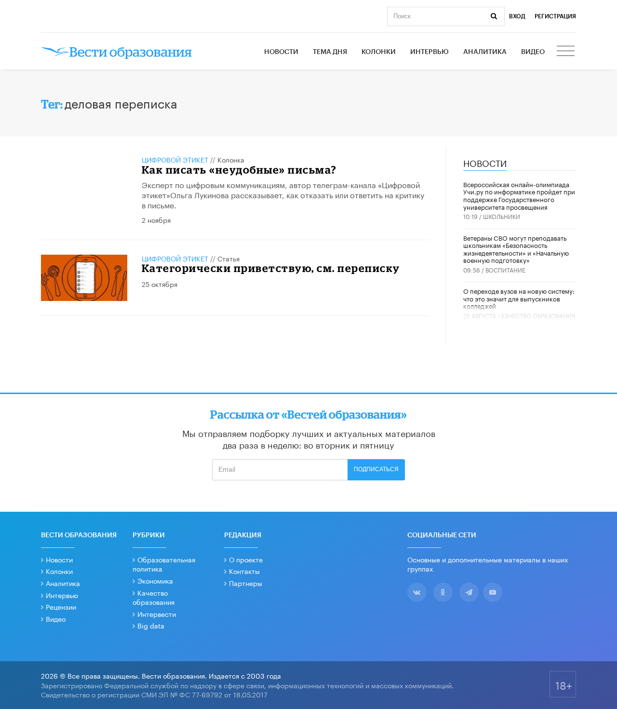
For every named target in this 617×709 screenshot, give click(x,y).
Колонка (230, 159)
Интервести (156, 613)
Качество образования (538, 315)
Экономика (155, 580)
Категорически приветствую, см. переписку (271, 268)
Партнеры (245, 582)
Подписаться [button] (376, 469)
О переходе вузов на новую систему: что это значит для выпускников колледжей (519, 298)
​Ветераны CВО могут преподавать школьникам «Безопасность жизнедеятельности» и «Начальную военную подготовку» (516, 248)
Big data (150, 625)
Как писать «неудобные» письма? (239, 170)
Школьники (501, 215)
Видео (533, 52)
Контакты (244, 570)
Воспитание (505, 269)
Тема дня (330, 52)
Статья (228, 258)
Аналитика (485, 52)
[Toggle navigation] (566, 52)
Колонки (379, 52)
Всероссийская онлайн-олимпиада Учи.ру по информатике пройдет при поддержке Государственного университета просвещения (519, 195)
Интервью (429, 52)
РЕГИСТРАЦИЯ (555, 16)
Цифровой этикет (175, 159)
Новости (281, 52)
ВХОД (517, 16)
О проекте (246, 559)
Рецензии (61, 606)
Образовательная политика (164, 564)
